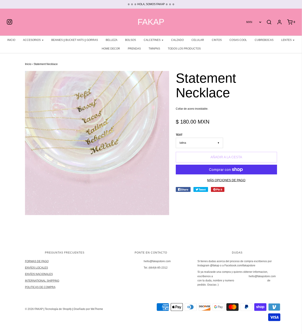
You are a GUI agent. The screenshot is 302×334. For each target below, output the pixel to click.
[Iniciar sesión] (277, 22)
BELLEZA (111, 40)
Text (179, 134)
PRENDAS (134, 48)
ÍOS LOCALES (39, 267)
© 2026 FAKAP (34, 309)
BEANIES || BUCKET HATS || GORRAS (74, 40)
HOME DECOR (111, 48)
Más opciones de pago (226, 180)
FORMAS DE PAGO (37, 261)
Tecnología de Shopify (58, 309)
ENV (28, 267)
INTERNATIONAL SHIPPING (42, 280)
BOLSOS (130, 40)
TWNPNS (154, 48)
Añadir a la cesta (226, 157)
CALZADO (177, 40)
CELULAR (197, 40)
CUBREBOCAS (264, 40)
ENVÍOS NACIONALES (39, 274)
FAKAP (151, 22)
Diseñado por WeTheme (88, 309)
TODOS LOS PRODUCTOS (184, 48)
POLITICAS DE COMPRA (40, 287)
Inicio (28, 64)
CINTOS (217, 40)
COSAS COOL (238, 40)
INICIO (11, 40)
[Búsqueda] (269, 22)
